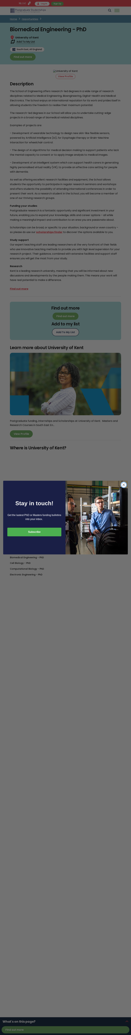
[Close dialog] (124, 485)
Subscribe (34, 532)
